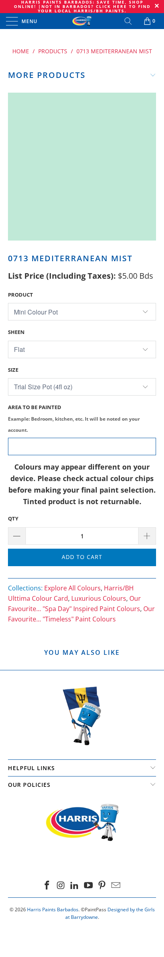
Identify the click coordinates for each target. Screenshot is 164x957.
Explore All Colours (72, 588)
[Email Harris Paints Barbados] (116, 885)
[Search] (128, 21)
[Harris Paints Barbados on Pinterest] (102, 885)
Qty (13, 518)
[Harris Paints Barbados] (82, 21)
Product (20, 294)
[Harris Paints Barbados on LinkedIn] (75, 885)
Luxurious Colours (98, 598)
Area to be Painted (74, 418)
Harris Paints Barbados (52, 909)
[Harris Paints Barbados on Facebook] (47, 885)
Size (13, 369)
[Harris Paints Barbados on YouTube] (89, 885)
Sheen (16, 332)
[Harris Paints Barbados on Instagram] (61, 885)
